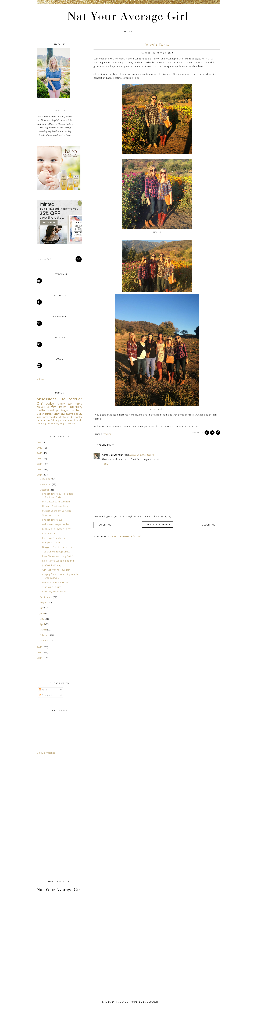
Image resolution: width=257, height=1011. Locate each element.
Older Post (209, 525)
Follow (40, 379)
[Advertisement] (51, 816)
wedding (55, 423)
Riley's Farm (48, 533)
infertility (75, 407)
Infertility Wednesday (54, 591)
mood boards (74, 420)
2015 (40, 469)
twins (63, 407)
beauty (78, 413)
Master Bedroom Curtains (56, 510)
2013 (40, 647)
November (46, 484)
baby (49, 403)
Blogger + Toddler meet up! (57, 547)
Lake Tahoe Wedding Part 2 (57, 556)
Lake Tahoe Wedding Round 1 (59, 560)
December (46, 478)
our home (74, 404)
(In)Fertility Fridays (52, 519)
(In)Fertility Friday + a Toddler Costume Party (58, 495)
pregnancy (52, 414)
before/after (50, 420)
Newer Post (105, 525)
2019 (40, 447)
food (79, 410)
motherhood (45, 410)
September (46, 597)
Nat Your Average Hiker (55, 582)
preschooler (50, 416)
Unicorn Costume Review (56, 506)
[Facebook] (39, 302)
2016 (40, 464)
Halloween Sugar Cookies (56, 524)
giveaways (67, 413)
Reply (105, 463)
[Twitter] (39, 344)
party (40, 414)
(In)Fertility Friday (51, 565)
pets (39, 420)
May (42, 618)
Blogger (152, 1002)
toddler (75, 398)
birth (74, 423)
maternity (41, 423)
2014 (40, 474)
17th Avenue (120, 1002)
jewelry (78, 416)
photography (65, 410)
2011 (40, 657)
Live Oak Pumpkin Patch (55, 538)
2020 (40, 442)
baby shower (66, 423)
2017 (40, 458)
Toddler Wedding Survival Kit (58, 551)
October (45, 489)
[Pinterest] (39, 323)
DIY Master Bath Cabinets (56, 501)
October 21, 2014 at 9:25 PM (142, 455)
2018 (40, 453)
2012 (40, 652)
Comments (47, 695)
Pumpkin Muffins (51, 542)
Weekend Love (50, 515)
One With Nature (51, 586)
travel (107, 434)
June (42, 613)
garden (62, 420)
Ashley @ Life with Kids (115, 454)
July (42, 607)
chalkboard (65, 416)
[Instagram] (39, 280)
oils (48, 423)
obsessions (46, 398)
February (45, 635)
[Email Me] (39, 365)
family (61, 404)
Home (128, 31)
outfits (51, 407)
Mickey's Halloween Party (56, 528)
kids (39, 416)
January (44, 640)
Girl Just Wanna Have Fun (56, 569)
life (63, 398)
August (44, 602)
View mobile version (157, 524)
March (43, 629)
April (42, 624)
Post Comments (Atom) (126, 536)
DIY (40, 403)
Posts (44, 689)
